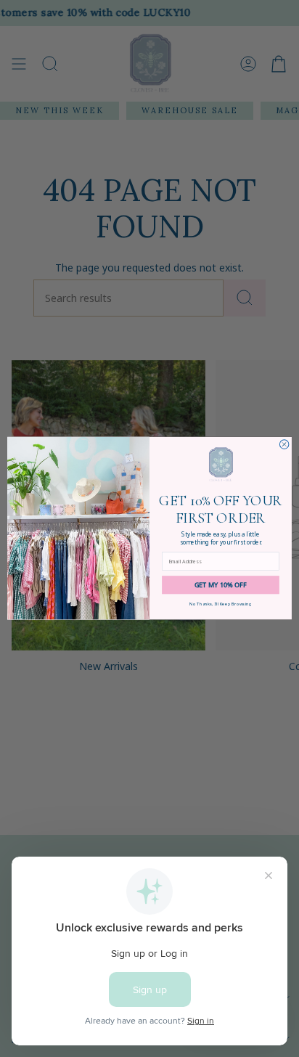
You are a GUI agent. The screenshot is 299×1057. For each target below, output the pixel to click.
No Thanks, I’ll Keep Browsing (220, 604)
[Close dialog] (284, 444)
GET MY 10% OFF (220, 585)
